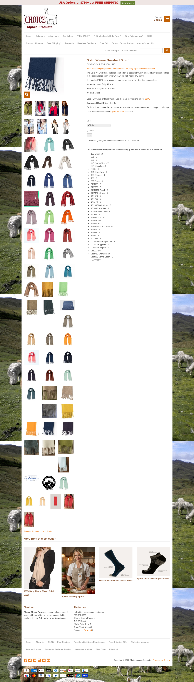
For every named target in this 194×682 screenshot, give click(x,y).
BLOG (147, 99)
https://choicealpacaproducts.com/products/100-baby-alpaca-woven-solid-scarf (121, 68)
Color (89, 121)
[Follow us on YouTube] (44, 660)
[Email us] (49, 660)
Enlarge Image (27, 95)
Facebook (88, 630)
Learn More (128, 3)
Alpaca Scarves (117, 111)
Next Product (48, 531)
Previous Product (31, 531)
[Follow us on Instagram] (40, 660)
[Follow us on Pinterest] (35, 660)
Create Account (129, 50)
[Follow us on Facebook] (26, 660)
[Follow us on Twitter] (30, 660)
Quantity (90, 131)
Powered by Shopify (161, 660)
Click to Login (112, 50)
